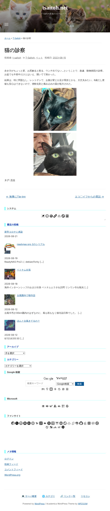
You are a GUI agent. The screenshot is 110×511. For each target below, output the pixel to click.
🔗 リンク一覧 (67, 496)
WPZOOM (82, 503)
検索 (101, 26)
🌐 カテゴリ (48, 496)
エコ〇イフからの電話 (89, 196)
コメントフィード (13, 469)
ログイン (9, 458)
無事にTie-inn (16, 196)
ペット (39, 57)
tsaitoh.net (55, 7)
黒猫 (12, 180)
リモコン (85, 496)
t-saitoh (17, 57)
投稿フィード (11, 464)
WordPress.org (12, 474)
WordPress (40, 503)
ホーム (7, 38)
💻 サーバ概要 (29, 496)
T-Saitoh (17, 38)
